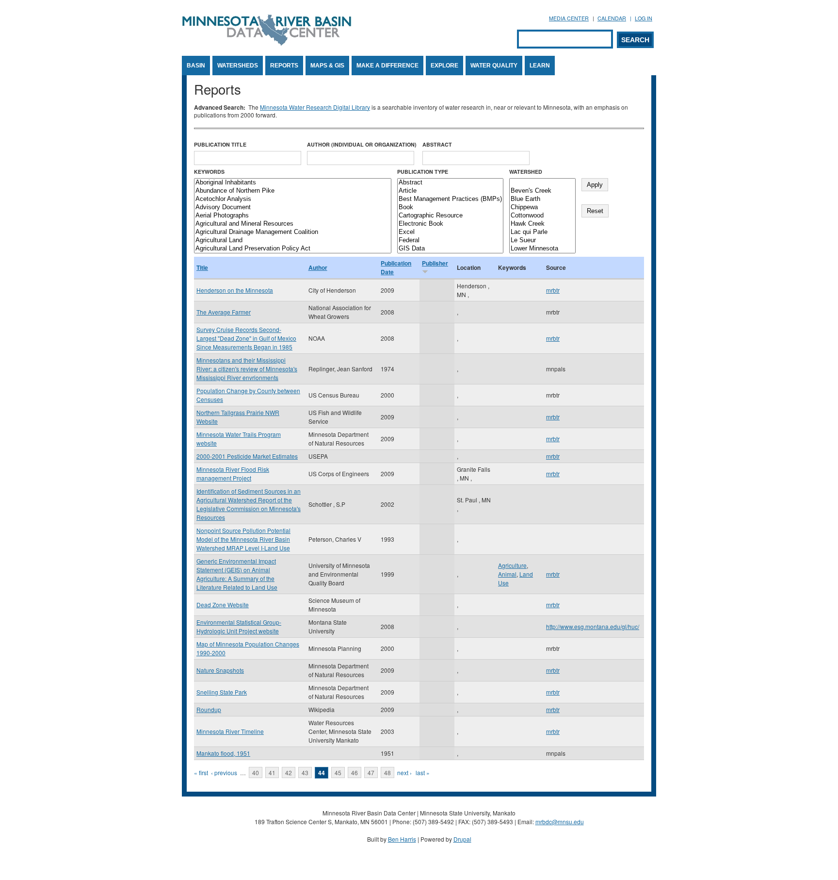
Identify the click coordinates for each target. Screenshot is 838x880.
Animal (507, 574)
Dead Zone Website (222, 604)
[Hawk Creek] (542, 224)
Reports (284, 65)
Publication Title (220, 144)
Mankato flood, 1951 (223, 753)
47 (371, 772)
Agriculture (512, 565)
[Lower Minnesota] (542, 249)
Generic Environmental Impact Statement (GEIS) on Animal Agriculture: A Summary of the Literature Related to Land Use (236, 574)
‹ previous (224, 772)
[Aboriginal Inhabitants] (292, 183)
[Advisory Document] (292, 207)
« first (201, 772)
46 (354, 772)
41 (272, 772)
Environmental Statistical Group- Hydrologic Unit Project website (238, 626)
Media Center (569, 18)
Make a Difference (387, 65)
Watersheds (237, 65)
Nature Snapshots (220, 670)
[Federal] (450, 240)
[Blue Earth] (542, 199)
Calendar (611, 18)
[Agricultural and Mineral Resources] (292, 224)
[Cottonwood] (542, 216)
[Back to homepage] (267, 43)
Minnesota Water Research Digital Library (315, 107)
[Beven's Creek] (542, 191)
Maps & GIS (327, 65)
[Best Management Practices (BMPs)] (450, 199)
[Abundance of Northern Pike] (292, 191)
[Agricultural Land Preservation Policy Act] (292, 249)
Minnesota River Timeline (230, 731)
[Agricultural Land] (292, 240)
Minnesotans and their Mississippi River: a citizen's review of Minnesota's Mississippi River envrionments (246, 369)
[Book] (450, 207)
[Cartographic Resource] (450, 216)
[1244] (542, 183)
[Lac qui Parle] (542, 232)
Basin (196, 65)
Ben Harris (402, 839)
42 (288, 772)
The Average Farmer (223, 312)
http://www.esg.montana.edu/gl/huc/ (592, 626)
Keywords (209, 171)
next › (404, 772)
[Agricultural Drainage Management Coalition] (292, 232)
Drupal (462, 839)
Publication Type (422, 171)
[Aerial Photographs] (292, 216)
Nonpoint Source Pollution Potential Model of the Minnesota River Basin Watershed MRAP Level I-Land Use (243, 539)
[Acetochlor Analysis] (292, 199)
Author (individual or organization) (362, 144)
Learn (540, 65)
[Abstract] (450, 183)
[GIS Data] (450, 249)
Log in (643, 18)
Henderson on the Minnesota (234, 290)
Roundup (208, 709)
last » (423, 772)
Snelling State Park (221, 692)
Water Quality (493, 65)
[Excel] (450, 232)
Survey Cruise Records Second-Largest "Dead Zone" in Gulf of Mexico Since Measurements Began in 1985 (246, 338)
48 (387, 772)
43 (305, 772)
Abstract (437, 144)
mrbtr (553, 290)
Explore (444, 65)
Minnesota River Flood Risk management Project (232, 473)
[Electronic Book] (450, 224)
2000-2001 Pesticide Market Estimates (247, 456)
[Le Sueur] (542, 240)
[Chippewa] (542, 207)
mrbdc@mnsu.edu (559, 821)
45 (338, 772)
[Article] (450, 191)
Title (202, 267)
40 (255, 772)
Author (317, 267)
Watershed (525, 171)
